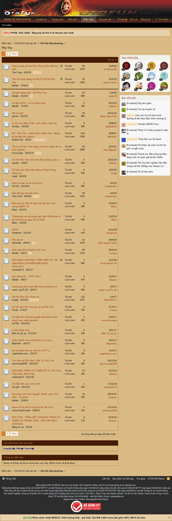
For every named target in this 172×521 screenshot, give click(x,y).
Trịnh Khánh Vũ (108, 263)
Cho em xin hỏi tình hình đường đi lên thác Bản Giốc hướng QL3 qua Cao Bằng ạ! (148, 117)
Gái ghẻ (15, 387)
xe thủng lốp (110, 69)
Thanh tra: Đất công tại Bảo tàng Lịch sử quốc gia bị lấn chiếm (147, 156)
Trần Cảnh (17, 196)
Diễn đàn (88, 19)
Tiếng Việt (10, 478)
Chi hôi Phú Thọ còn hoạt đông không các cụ (36, 159)
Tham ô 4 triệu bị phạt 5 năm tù (147, 132)
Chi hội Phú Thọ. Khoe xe (25, 296)
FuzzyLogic (17, 153)
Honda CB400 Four (143, 124)
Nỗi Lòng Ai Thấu (107, 243)
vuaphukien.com (20, 353)
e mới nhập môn (20, 330)
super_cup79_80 (20, 290)
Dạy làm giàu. (139, 103)
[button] (79, 19)
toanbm (15, 163)
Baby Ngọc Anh (108, 116)
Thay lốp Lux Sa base (144, 139)
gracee (15, 116)
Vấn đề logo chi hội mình (25, 193)
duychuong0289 (19, 363)
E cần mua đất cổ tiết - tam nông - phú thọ (34, 123)
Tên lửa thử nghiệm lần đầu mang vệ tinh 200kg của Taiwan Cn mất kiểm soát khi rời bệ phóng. (148, 164)
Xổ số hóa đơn (140, 171)
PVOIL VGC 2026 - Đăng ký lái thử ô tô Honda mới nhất (42, 32)
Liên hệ (106, 478)
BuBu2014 (111, 126)
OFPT (15, 229)
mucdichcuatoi (109, 320)
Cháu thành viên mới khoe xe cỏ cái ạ (32, 340)
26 (35, 140)
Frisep (15, 310)
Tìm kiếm (7, 25)
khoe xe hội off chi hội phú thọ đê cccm (32, 407)
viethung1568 (109, 410)
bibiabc (15, 85)
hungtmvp (17, 232)
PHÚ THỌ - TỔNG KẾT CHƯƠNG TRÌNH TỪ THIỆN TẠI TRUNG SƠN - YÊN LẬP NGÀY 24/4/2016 (36, 420)
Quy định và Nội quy (123, 478)
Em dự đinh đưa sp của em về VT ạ (31, 350)
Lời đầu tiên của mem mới (26, 383)
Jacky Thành (110, 82)
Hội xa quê (17, 113)
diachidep (16, 243)
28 (43, 140)
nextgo (113, 253)
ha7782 (15, 186)
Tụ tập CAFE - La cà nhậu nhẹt (28, 103)
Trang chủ (57, 19)
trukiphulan (111, 186)
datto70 (113, 96)
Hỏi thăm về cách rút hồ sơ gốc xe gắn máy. (146, 147)
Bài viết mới (129, 98)
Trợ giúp (140, 478)
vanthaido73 (18, 269)
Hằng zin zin (18, 427)
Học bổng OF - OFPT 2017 (26, 276)
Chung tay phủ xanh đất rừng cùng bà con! (35, 286)
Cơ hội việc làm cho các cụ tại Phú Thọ (32, 307)
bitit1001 (112, 136)
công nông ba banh (21, 410)
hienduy (15, 126)
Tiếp (13, 53)
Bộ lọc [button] (111, 59)
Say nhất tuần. (130, 57)
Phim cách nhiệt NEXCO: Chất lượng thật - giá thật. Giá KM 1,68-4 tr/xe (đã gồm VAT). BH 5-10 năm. (89, 517)
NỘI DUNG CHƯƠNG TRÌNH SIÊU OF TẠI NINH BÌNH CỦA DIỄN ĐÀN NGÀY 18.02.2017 (35, 263)
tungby (15, 300)
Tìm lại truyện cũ (141, 109)
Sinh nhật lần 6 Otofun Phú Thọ (29, 249)
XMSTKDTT (110, 300)
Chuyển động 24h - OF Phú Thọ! (29, 92)
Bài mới (72, 19)
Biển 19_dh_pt (19, 333)
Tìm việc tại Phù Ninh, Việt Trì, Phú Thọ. (33, 360)
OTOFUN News (156, 478)
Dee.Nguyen (110, 149)
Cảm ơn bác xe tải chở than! (27, 183)
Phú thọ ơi (17, 239)
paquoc (113, 397)
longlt (14, 176)
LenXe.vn (41, 19)
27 (39, 140)
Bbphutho (16, 343)
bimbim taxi (17, 139)
